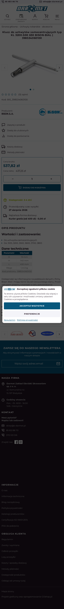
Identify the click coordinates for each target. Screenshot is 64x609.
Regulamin (9, 320)
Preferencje (32, 314)
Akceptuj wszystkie (32, 306)
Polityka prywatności (27, 320)
